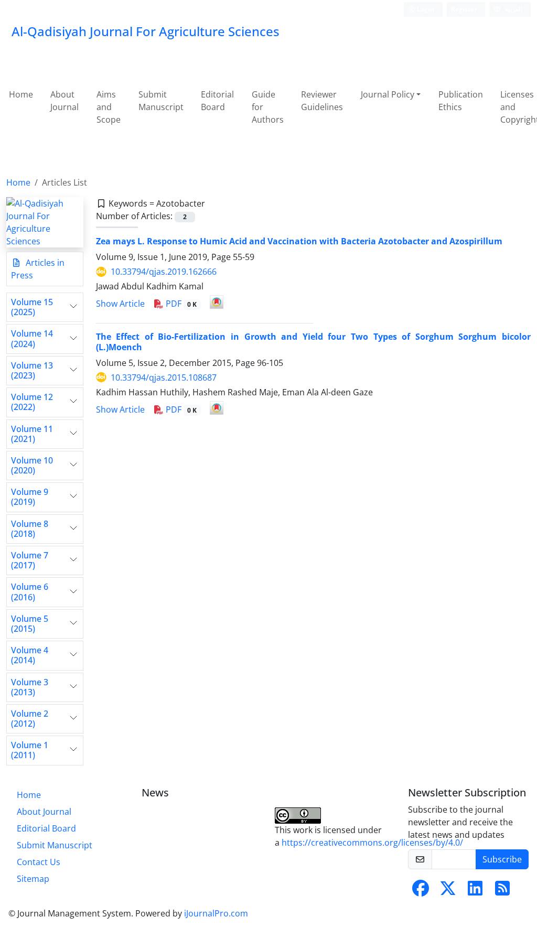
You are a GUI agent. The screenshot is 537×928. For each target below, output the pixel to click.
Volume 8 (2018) (29, 529)
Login (424, 9)
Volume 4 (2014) (29, 655)
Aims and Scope (108, 107)
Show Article (120, 303)
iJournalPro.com (216, 913)
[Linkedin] (475, 891)
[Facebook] (420, 891)
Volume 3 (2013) (29, 687)
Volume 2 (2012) (29, 719)
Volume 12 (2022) (32, 402)
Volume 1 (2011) (29, 750)
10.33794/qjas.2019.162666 (164, 271)
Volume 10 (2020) (32, 466)
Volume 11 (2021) (32, 434)
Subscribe (502, 859)
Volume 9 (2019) (29, 497)
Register (464, 9)
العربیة (512, 9)
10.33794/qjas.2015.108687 (164, 377)
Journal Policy (387, 94)
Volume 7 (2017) (29, 560)
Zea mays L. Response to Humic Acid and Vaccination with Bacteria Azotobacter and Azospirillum (299, 241)
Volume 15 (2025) (32, 307)
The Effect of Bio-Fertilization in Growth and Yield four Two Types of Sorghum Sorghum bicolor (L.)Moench (313, 341)
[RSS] (502, 891)
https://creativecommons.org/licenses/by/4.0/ (372, 842)
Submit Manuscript (161, 101)
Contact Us (38, 862)
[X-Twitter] (447, 891)
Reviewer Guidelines (322, 101)
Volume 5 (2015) (29, 624)
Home (21, 94)
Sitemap (33, 878)
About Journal (64, 101)
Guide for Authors (268, 107)
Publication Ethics (460, 101)
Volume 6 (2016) (29, 592)
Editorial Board (217, 101)
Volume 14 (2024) (32, 339)
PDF (180, 303)
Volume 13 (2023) (32, 371)
